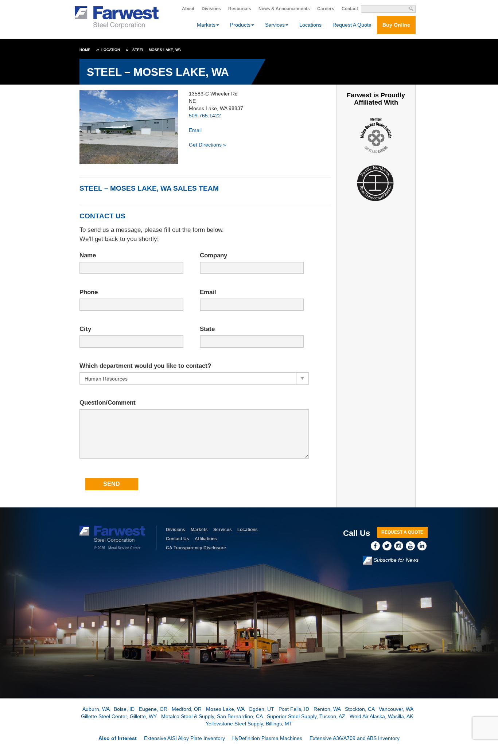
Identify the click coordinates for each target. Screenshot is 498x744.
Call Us (356, 533)
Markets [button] (206, 25)
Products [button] (240, 25)
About (188, 8)
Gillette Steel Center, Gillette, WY (119, 716)
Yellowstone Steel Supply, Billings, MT (249, 724)
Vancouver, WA (396, 709)
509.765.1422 (205, 115)
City (85, 329)
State (207, 329)
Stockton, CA (359, 709)
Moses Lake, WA (225, 709)
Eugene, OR (153, 709)
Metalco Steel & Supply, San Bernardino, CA (211, 716)
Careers (325, 8)
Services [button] (275, 25)
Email (195, 130)
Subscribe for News (395, 560)
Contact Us (177, 538)
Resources (239, 8)
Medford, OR (187, 709)
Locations (310, 25)
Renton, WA (327, 709)
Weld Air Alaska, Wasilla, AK (382, 716)
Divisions (211, 8)
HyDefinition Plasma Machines (267, 738)
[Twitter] (388, 546)
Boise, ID (124, 709)
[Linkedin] (422, 546)
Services (222, 529)
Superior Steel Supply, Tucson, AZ (306, 716)
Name (87, 255)
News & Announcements (284, 8)
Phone (88, 292)
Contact (350, 8)
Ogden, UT (261, 709)
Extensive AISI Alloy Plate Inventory (184, 738)
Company (213, 255)
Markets (199, 529)
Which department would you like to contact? (145, 365)
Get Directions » (207, 145)
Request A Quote (351, 25)
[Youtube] (411, 546)
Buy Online (396, 25)
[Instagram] (400, 546)
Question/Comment (107, 402)
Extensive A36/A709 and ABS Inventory (355, 738)
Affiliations (206, 538)
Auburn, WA (95, 709)
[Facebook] (376, 546)
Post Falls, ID (294, 709)
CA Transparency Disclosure (196, 547)
